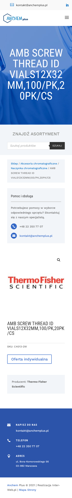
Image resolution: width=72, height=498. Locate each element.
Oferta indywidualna (29, 359)
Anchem (12, 485)
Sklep (14, 163)
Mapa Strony (27, 490)
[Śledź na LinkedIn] (67, 5)
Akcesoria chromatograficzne (38, 163)
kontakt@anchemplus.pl (36, 236)
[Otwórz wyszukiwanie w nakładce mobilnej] (36, 145)
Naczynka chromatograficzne (29, 168)
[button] (58, 260)
